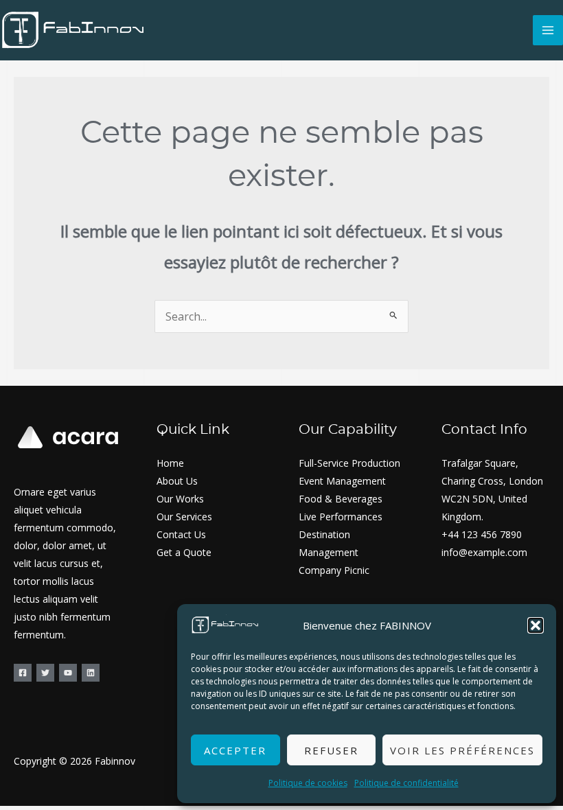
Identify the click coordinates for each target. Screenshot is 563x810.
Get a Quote (184, 552)
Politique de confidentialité (406, 783)
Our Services (184, 516)
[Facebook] (23, 673)
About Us (177, 480)
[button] (535, 625)
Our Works (180, 498)
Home (170, 463)
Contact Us (181, 534)
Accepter (235, 750)
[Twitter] (45, 673)
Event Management (342, 480)
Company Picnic (334, 570)
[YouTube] (68, 673)
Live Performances (340, 516)
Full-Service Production (349, 463)
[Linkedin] (91, 673)
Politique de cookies (307, 783)
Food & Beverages (340, 498)
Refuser (331, 750)
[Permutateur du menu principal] (548, 30)
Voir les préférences (462, 750)
